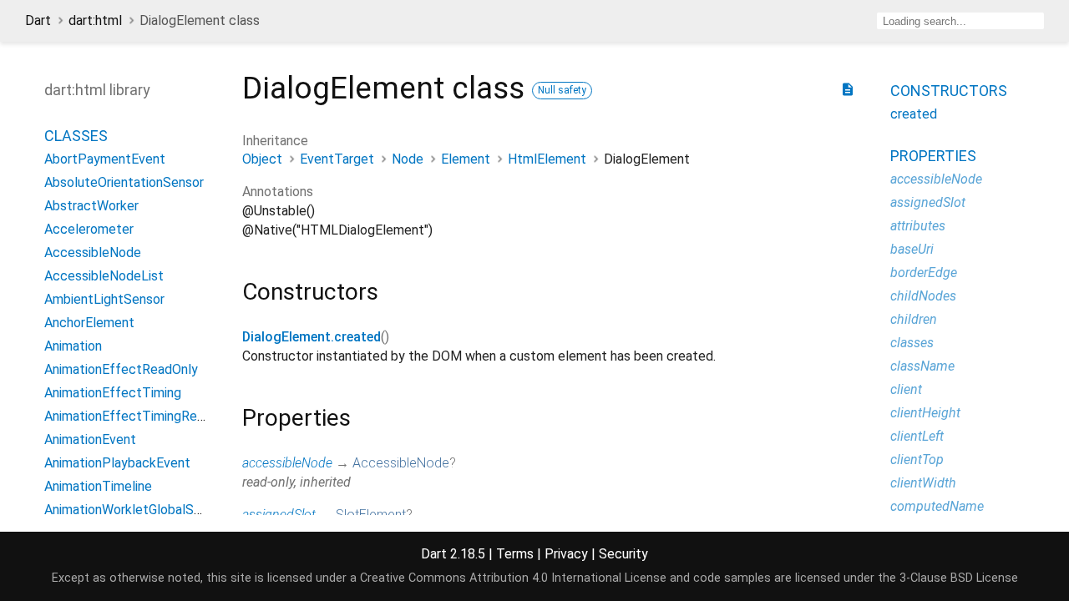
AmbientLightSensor (104, 299)
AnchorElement (89, 323)
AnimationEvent (90, 439)
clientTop (917, 459)
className (922, 366)
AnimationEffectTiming (112, 393)
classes (912, 343)
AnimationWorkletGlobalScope (134, 510)
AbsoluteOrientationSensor (124, 182)
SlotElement (371, 515)
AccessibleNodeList (104, 276)
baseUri (912, 249)
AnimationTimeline (98, 486)
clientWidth (923, 483)
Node (407, 159)
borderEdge (923, 272)
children (913, 319)
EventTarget (337, 159)
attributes (917, 226)
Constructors (948, 90)
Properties (933, 155)
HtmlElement (547, 159)
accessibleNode (287, 463)
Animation (73, 346)
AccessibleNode (400, 463)
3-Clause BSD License (958, 578)
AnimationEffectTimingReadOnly (140, 416)
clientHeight (925, 413)
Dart (38, 20)
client (906, 389)
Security (623, 554)
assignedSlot (279, 515)
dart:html (95, 20)
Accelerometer (89, 229)
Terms (515, 554)
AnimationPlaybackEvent (117, 463)
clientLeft (917, 436)
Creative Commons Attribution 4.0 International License (513, 578)
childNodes (923, 296)
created (913, 114)
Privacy (566, 554)
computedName (937, 506)
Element (465, 159)
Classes (76, 135)
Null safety (562, 90)
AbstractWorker (91, 206)
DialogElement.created (311, 337)
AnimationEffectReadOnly (121, 369)
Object (262, 159)
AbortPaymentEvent (104, 159)
